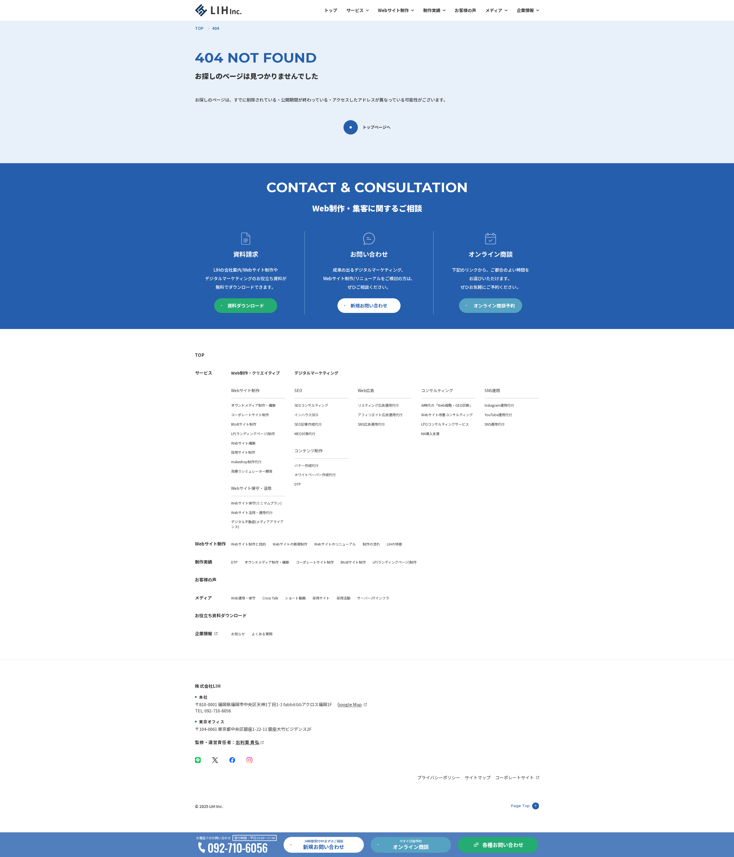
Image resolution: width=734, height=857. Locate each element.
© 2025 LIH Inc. (209, 806)
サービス (355, 10)
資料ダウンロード (245, 305)
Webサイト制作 (393, 10)
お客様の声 (465, 10)
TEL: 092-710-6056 (213, 711)
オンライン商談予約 (494, 305)
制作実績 (431, 10)
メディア (493, 10)
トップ (330, 10)
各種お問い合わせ (503, 844)
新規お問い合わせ (369, 305)
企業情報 (525, 10)
